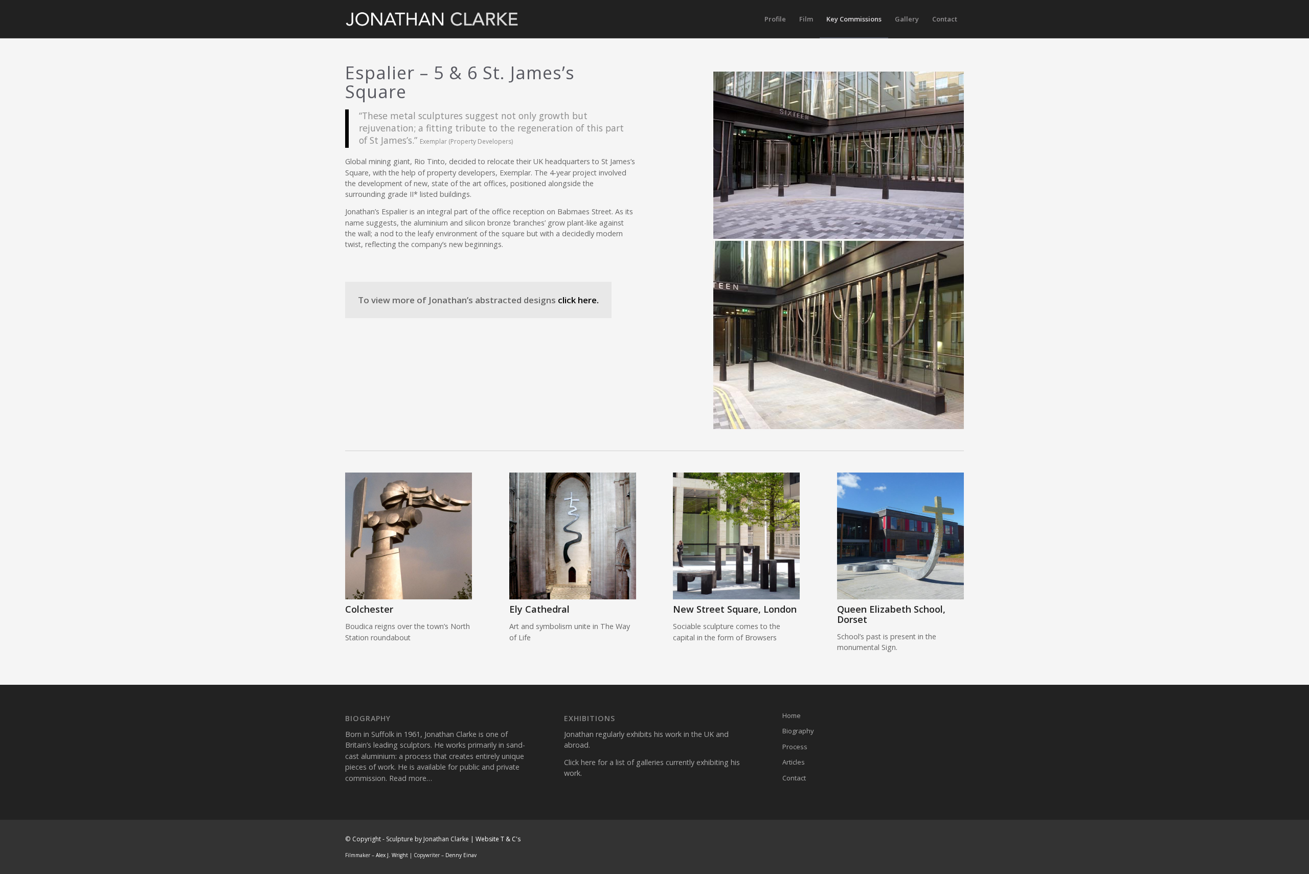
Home (791, 715)
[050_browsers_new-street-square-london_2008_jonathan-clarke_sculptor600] (736, 536)
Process (794, 746)
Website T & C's (498, 839)
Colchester (369, 609)
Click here (580, 762)
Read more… (410, 778)
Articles (793, 762)
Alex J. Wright (392, 855)
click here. (578, 300)
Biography (798, 730)
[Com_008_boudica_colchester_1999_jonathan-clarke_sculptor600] (408, 536)
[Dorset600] (900, 536)
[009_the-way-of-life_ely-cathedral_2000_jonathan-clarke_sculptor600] (572, 536)
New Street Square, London (735, 609)
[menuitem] (775, 19)
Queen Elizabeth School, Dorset (891, 614)
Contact (794, 777)
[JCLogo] (432, 19)
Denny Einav (461, 855)
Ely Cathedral (539, 609)
